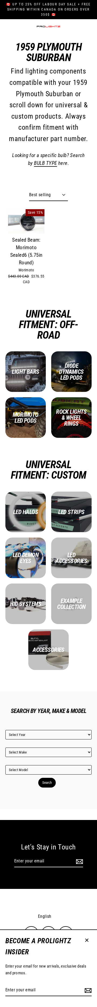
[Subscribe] (87, 990)
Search (47, 783)
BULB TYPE (45, 163)
